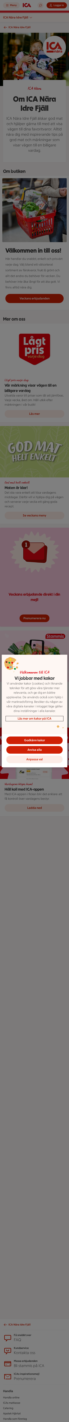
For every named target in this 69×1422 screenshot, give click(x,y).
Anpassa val (34, 759)
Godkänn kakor (34, 740)
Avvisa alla (34, 750)
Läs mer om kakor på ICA (34, 718)
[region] (34, 711)
